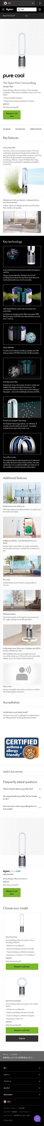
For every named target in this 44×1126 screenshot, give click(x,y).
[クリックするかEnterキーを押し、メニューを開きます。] (3, 9)
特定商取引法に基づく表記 (22, 1115)
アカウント (8, 1081)
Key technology (20, 129)
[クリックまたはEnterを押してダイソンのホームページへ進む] (9, 10)
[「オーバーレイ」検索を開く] (27, 9)
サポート (7, 1075)
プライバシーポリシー (10, 1108)
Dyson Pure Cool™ (9, 16)
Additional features (36, 129)
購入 (5, 1068)
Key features (7, 129)
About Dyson (8, 1095)
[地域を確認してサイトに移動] (40, 3)
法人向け (7, 1088)
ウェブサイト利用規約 (10, 1112)
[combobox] (19, 3)
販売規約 (21, 1108)
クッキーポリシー (24, 1112)
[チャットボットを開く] (37, 1118)
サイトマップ (8, 1115)
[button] (22, 789)
